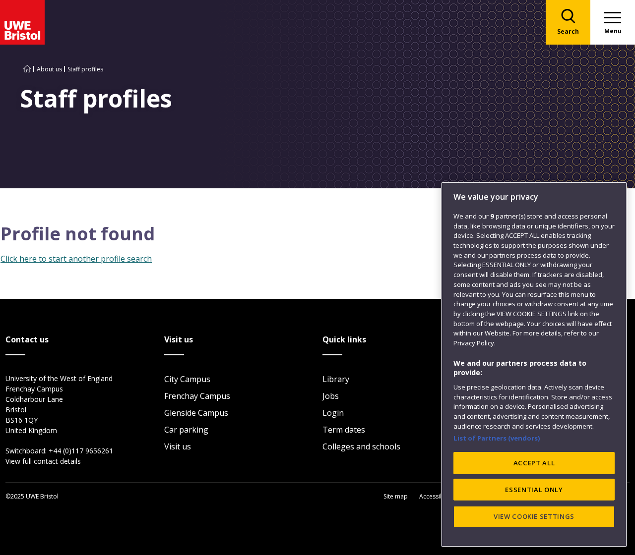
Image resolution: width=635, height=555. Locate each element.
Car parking (186, 429)
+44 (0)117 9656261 (81, 450)
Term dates (343, 429)
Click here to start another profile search (76, 258)
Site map (395, 496)
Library (335, 379)
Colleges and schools (361, 446)
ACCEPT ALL (534, 462)
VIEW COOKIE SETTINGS (534, 516)
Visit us (177, 446)
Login (333, 412)
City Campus (187, 379)
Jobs (330, 395)
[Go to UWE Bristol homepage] (27, 69)
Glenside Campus (196, 412)
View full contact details (43, 461)
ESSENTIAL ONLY (534, 489)
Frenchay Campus (197, 395)
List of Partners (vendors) (496, 438)
